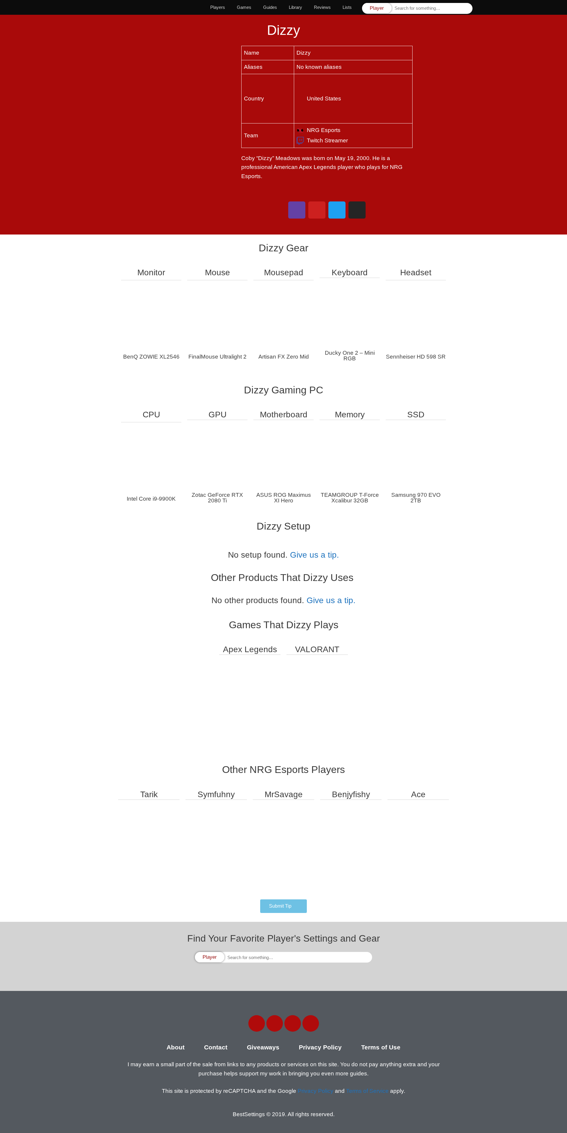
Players (217, 7)
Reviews (322, 7)
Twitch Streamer (327, 140)
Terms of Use (380, 1047)
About (176, 1047)
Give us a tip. (314, 554)
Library (295, 7)
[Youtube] (310, 1023)
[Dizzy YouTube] (316, 210)
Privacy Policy (320, 1047)
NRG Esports (323, 130)
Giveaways (263, 1047)
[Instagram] (292, 1023)
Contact (215, 1047)
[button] (283, 906)
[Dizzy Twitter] (337, 210)
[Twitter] (274, 1023)
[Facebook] (256, 1023)
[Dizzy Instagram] (357, 210)
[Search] (467, 8)
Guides (270, 7)
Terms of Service (367, 1091)
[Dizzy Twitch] (296, 210)
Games (244, 7)
